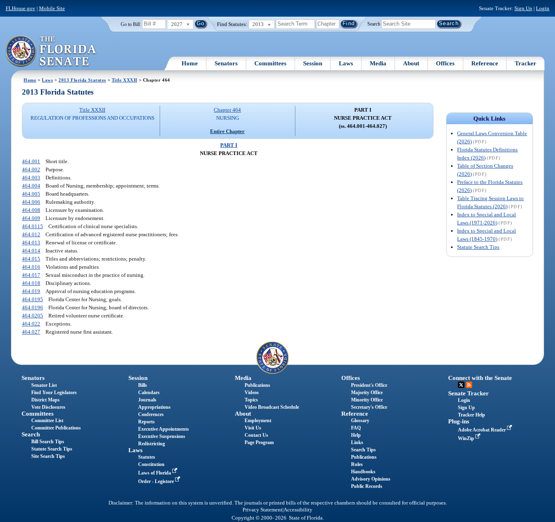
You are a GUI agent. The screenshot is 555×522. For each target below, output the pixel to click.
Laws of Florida (155, 473)
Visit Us (253, 428)
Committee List (47, 420)
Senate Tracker (468, 393)
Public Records (366, 486)
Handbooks (363, 472)
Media (378, 63)
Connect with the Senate (480, 378)
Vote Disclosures (48, 407)
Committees (270, 63)
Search (373, 23)
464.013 (31, 242)
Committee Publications (56, 428)
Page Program (259, 442)
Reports (146, 422)
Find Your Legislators (54, 392)
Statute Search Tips (478, 247)
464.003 (31, 178)
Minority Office (367, 400)
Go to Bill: (131, 24)
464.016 (31, 267)
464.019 (31, 291)
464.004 (31, 186)
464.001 (31, 161)
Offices (445, 63)
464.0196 (32, 307)
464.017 (31, 275)
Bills (142, 385)
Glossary (360, 420)
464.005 (31, 194)
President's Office (369, 385)
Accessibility (298, 510)
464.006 (31, 202)
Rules (357, 464)
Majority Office (367, 392)
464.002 (31, 169)
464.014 (31, 251)
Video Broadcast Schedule (272, 407)
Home (190, 63)
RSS (469, 385)
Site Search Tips (48, 456)
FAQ (356, 428)
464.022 (31, 324)
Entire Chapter (227, 131)
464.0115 (32, 226)
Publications (257, 385)
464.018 (31, 283)
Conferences (151, 414)
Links (357, 442)
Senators (226, 63)
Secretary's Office (369, 407)
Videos (252, 392)
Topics (251, 400)
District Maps (45, 400)
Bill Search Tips (47, 441)
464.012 (31, 234)
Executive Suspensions (161, 436)
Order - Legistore (156, 481)
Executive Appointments (163, 429)
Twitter (461, 385)
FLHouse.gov (20, 8)
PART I (228, 145)
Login (542, 8)
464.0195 (32, 299)
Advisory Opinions (370, 479)
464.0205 (32, 316)
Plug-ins (458, 421)
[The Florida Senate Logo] (51, 51)
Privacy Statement (262, 510)
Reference (484, 63)
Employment (258, 420)
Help (356, 435)
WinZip (466, 438)
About (411, 63)
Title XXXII (124, 80)
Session (312, 63)
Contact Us (256, 435)
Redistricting (151, 444)
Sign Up (523, 8)
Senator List (44, 385)
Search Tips (363, 450)
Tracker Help (471, 415)
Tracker (525, 63)
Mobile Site (52, 8)
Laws (346, 63)
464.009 (31, 218)
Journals (147, 400)
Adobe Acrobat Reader (482, 430)
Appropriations (154, 407)
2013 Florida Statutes (82, 80)
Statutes (146, 457)
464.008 (31, 210)
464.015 (31, 259)
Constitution (151, 464)
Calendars (149, 392)
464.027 (31, 332)
